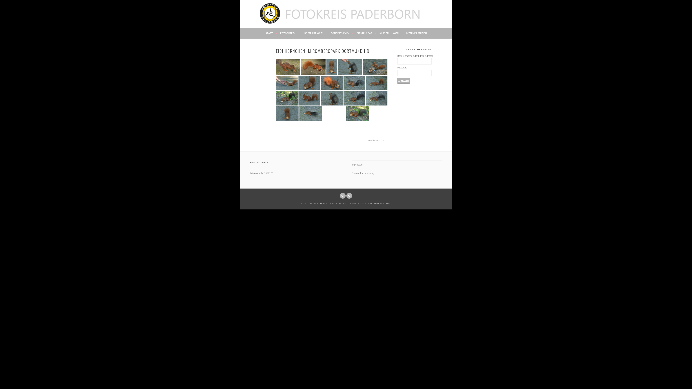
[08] (332, 83)
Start (269, 33)
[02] (313, 67)
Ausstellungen (389, 33)
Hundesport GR (376, 140)
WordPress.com (380, 203)
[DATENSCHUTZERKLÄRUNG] (349, 196)
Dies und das (364, 33)
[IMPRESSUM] (343, 196)
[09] (354, 83)
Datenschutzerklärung (363, 173)
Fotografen (287, 33)
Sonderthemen (340, 33)
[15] (376, 98)
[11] (287, 98)
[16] (287, 113)
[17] (310, 113)
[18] (334, 113)
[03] (331, 67)
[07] (309, 83)
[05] (375, 67)
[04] (350, 67)
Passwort (402, 67)
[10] (376, 83)
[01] (288, 67)
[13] (332, 98)
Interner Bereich (416, 33)
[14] (354, 98)
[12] (309, 98)
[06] (287, 83)
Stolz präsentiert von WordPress (323, 203)
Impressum (357, 164)
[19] (357, 113)
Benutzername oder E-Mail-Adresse (415, 55)
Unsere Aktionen (313, 33)
